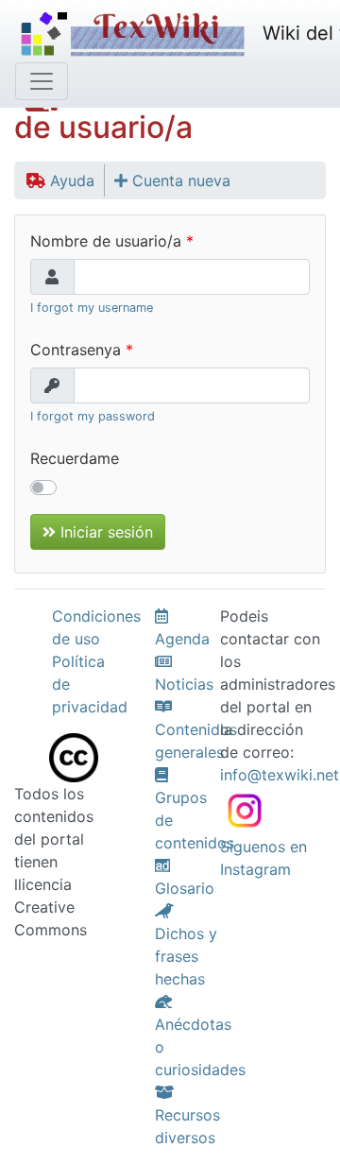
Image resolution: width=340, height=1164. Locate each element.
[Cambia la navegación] (41, 81)
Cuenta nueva (179, 180)
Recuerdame (74, 458)
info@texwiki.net (279, 774)
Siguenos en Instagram (263, 858)
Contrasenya (75, 349)
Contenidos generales (196, 741)
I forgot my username (91, 307)
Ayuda (69, 180)
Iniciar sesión (104, 531)
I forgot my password (92, 416)
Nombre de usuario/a (105, 240)
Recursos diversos (187, 1126)
